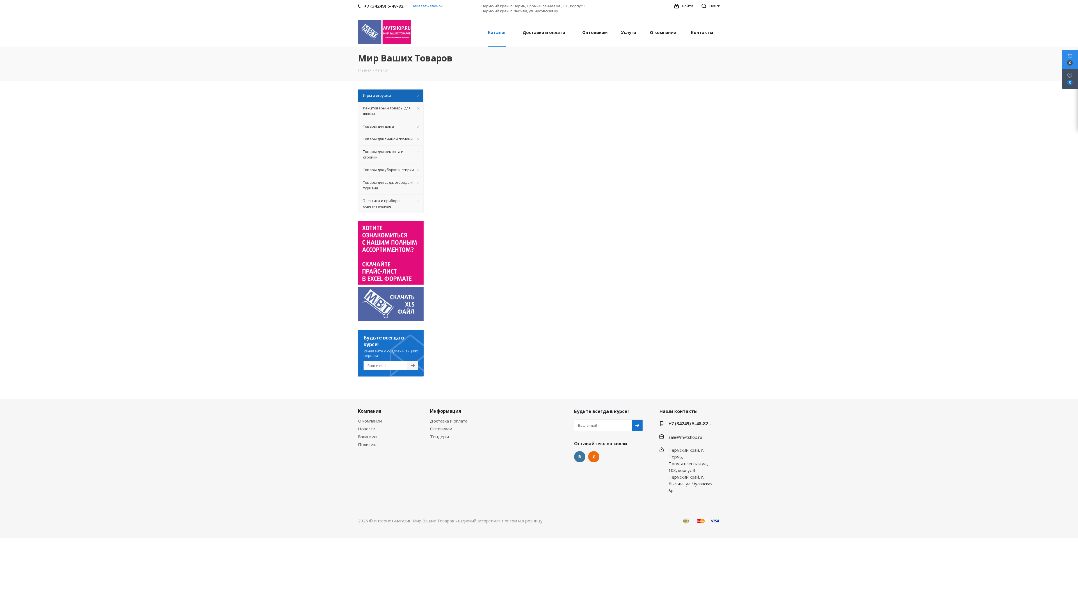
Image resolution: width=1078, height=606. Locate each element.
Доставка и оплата (448, 421)
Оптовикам (441, 428)
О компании (370, 421)
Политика (368, 444)
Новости (366, 428)
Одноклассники (593, 456)
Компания (370, 411)
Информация (445, 411)
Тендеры (439, 436)
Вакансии (367, 436)
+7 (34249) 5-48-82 (688, 424)
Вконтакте (579, 456)
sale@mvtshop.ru (685, 437)
